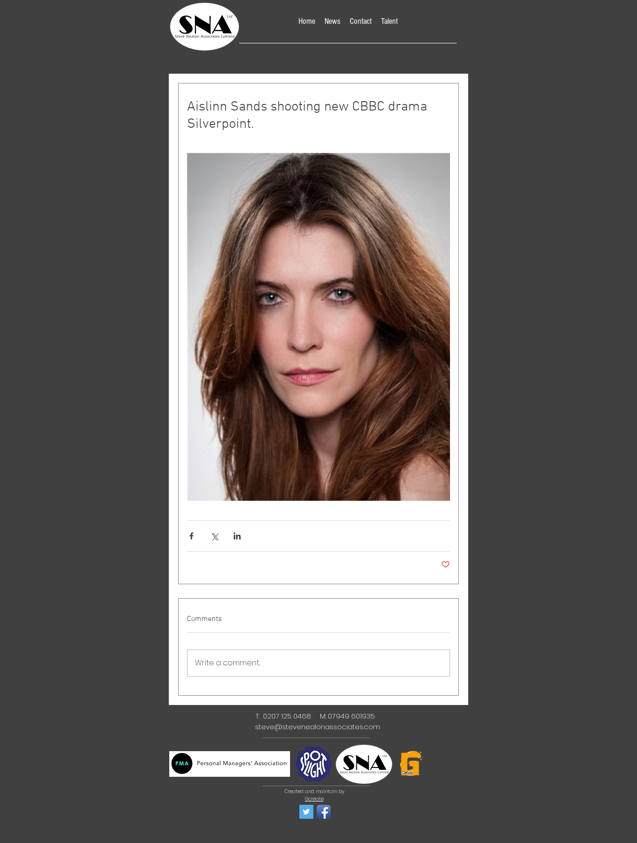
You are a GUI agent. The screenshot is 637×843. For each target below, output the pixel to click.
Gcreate (314, 798)
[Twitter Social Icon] (306, 812)
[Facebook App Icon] (324, 812)
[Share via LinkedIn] (237, 536)
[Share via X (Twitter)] (214, 536)
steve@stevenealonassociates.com (317, 727)
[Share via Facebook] (191, 536)
